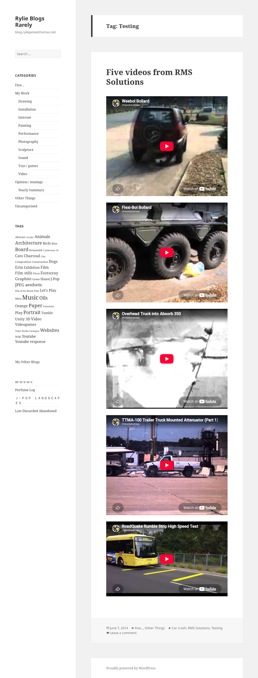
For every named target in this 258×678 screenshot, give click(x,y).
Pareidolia (48, 306)
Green (36, 279)
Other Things (25, 198)
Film (45, 267)
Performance (28, 133)
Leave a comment (123, 633)
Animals (42, 236)
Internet (24, 117)
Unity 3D (22, 319)
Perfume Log (25, 390)
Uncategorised (26, 206)
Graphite (23, 278)
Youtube (29, 336)
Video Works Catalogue (27, 331)
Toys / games (28, 166)
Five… (19, 85)
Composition (23, 262)
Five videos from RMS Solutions (149, 77)
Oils (43, 298)
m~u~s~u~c (23, 382)
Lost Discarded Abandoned (36, 411)
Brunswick (36, 250)
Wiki (18, 336)
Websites (49, 330)
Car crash (179, 628)
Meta (18, 298)
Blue (54, 243)
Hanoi (45, 279)
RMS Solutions (199, 628)
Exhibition (32, 267)
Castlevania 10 (50, 250)
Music (30, 297)
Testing (217, 628)
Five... (139, 628)
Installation (27, 109)
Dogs (53, 261)
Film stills (23, 273)
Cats (19, 255)
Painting (24, 125)
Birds (47, 243)
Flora (36, 273)
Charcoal (32, 255)
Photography (28, 141)
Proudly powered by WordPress (131, 668)
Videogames (25, 324)
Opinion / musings (29, 182)
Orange (21, 305)
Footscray (49, 273)
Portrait (32, 312)
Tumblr (47, 313)
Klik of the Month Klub (27, 290)
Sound (23, 158)
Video (22, 174)
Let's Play (48, 290)
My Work (22, 93)
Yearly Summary (31, 190)
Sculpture (25, 149)
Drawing (25, 101)
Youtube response (30, 341)
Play (19, 312)
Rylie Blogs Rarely (29, 21)
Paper (35, 305)
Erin (19, 267)
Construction (40, 262)
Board (21, 249)
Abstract (20, 237)
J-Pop (55, 278)
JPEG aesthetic (28, 284)
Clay (43, 256)
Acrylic (30, 237)
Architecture (28, 243)
